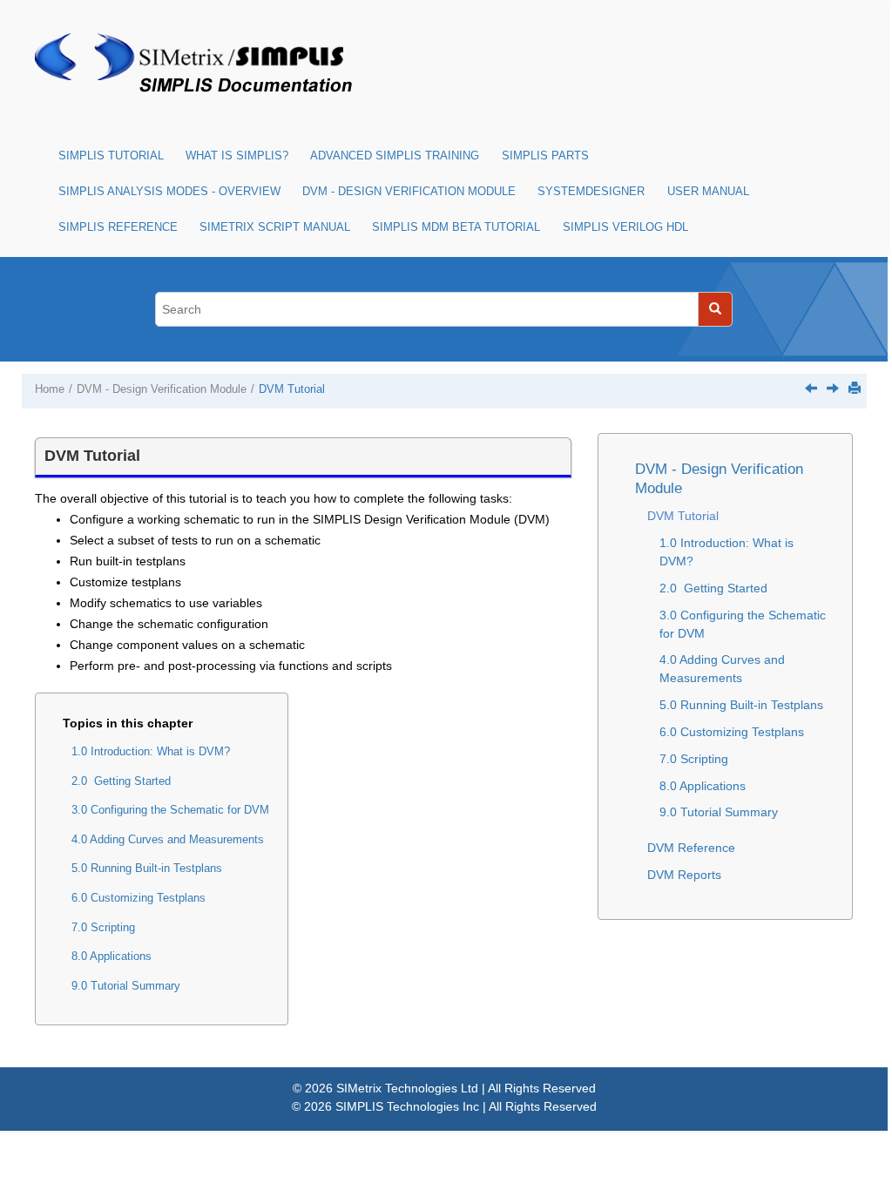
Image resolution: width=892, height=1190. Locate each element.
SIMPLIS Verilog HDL (625, 227)
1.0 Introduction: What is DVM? (150, 752)
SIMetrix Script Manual (274, 227)
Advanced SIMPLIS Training (394, 156)
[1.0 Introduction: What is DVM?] (833, 388)
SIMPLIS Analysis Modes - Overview (169, 192)
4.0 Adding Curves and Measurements (167, 840)
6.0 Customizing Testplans (138, 898)
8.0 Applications (111, 956)
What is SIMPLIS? (237, 156)
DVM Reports (684, 875)
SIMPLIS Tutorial (111, 156)
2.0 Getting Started (121, 781)
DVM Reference (691, 848)
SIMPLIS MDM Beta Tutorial (456, 227)
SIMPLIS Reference (118, 227)
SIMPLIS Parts (545, 156)
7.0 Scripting (103, 928)
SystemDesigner (591, 192)
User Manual (708, 192)
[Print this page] (854, 388)
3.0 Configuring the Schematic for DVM (170, 810)
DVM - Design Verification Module (409, 192)
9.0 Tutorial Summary (125, 986)
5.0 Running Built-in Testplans (146, 868)
